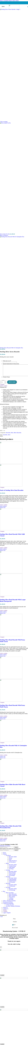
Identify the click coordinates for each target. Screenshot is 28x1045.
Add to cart (12, 382)
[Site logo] (14, 8)
